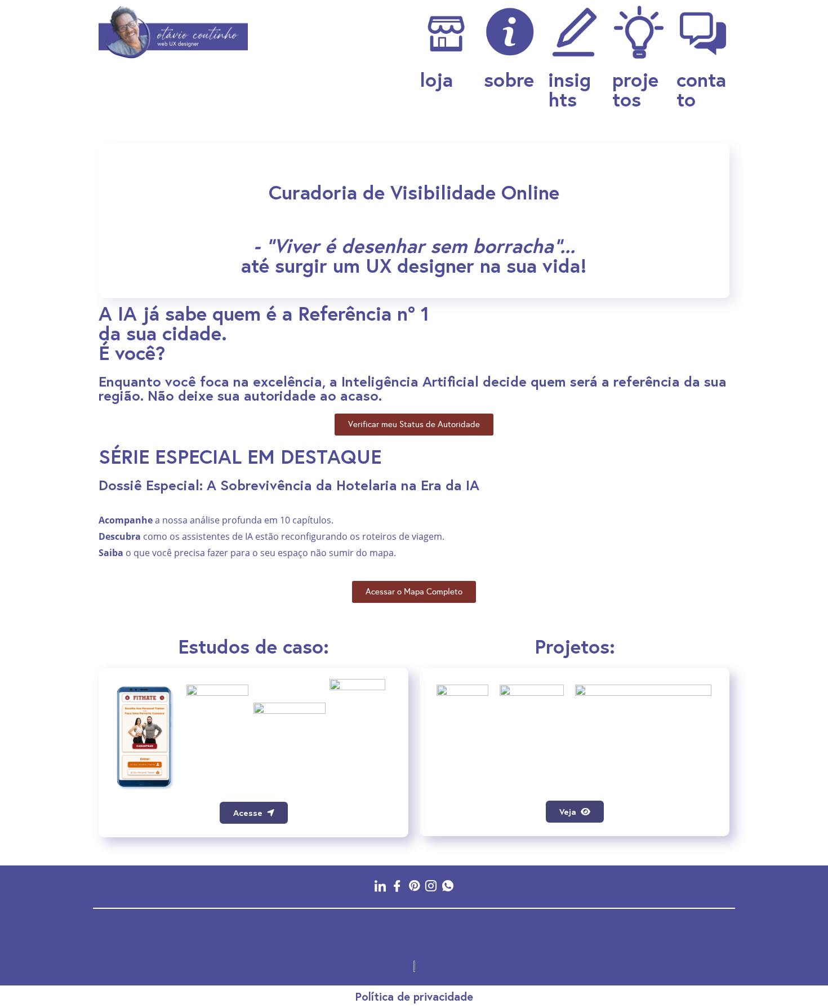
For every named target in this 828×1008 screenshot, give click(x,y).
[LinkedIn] (380, 885)
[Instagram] (430, 885)
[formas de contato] (702, 32)
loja (436, 79)
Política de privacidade (414, 996)
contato (701, 89)
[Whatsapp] (447, 885)
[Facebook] (397, 885)
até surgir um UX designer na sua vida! (414, 255)
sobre (509, 79)
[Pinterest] (414, 885)
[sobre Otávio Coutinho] (446, 32)
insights (569, 89)
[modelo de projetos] (638, 32)
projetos (635, 89)
